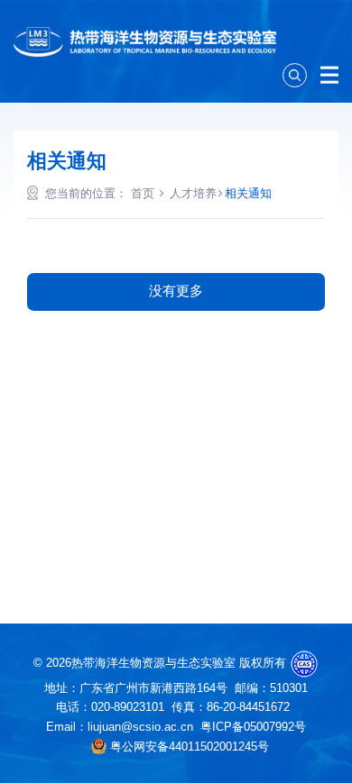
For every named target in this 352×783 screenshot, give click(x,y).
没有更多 (176, 291)
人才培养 (193, 193)
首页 (142, 193)
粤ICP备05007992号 (253, 726)
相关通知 (248, 193)
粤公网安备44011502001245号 (188, 746)
